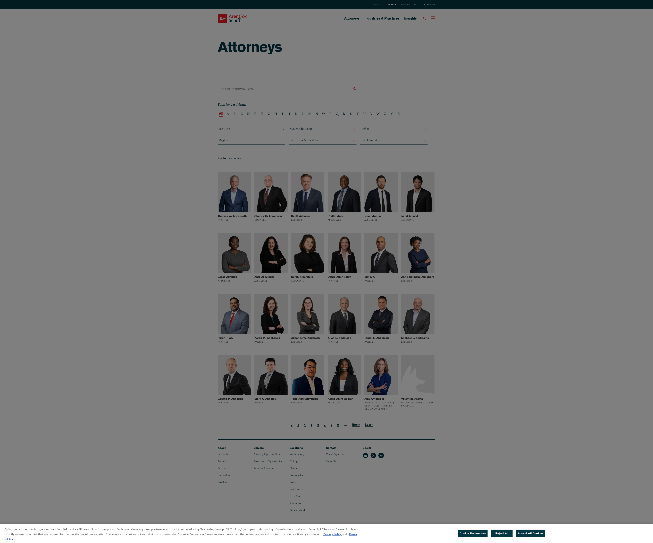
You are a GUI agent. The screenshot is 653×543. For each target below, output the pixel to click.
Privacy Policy (332, 534)
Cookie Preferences (473, 533)
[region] (326, 533)
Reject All (501, 533)
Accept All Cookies (530, 533)
